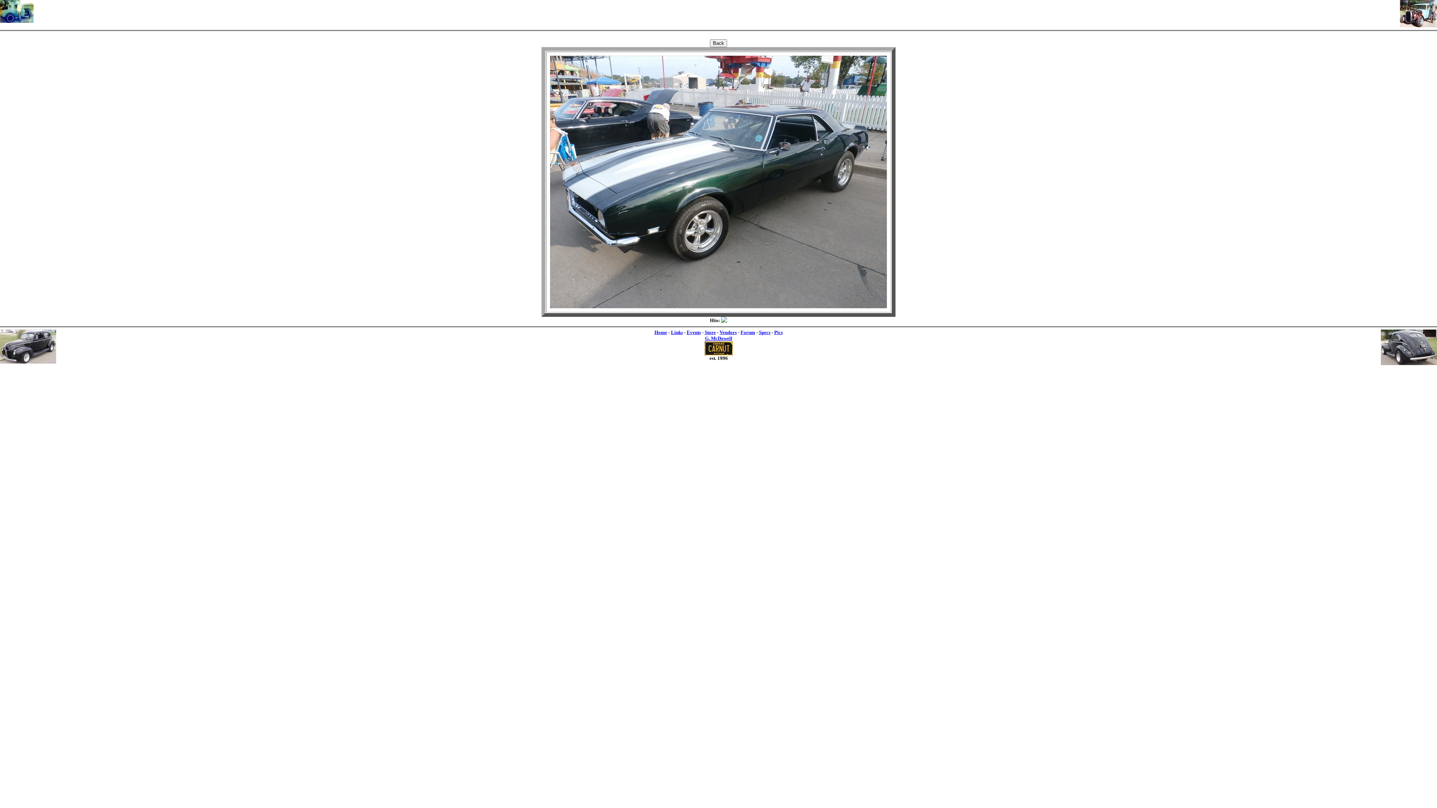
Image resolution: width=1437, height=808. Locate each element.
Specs (765, 332)
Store (710, 332)
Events (694, 332)
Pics (778, 332)
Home (661, 332)
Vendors (728, 332)
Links (677, 332)
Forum (748, 332)
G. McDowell (718, 338)
